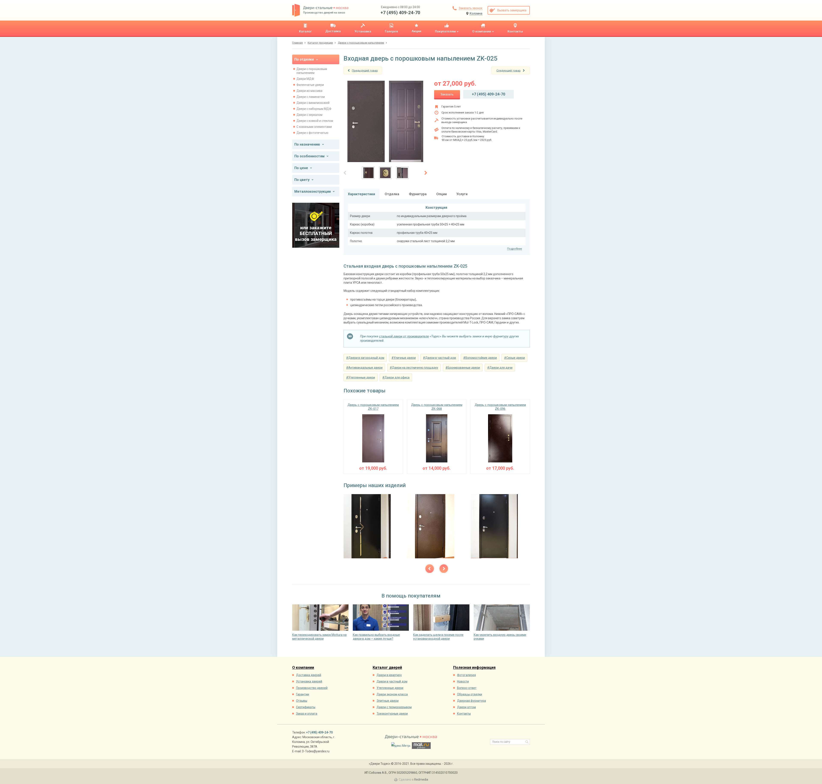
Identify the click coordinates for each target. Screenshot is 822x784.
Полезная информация (474, 667)
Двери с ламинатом (310, 96)
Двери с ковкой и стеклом (314, 120)
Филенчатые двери (310, 84)
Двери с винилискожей (312, 102)
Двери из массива (309, 90)
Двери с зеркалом (309, 114)
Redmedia (421, 779)
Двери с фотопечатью (312, 132)
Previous (429, 568)
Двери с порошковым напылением (311, 71)
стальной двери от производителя (404, 336)
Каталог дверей (387, 667)
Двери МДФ (305, 78)
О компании (303, 667)
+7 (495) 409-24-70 (400, 12)
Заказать (447, 94)
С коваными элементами (314, 126)
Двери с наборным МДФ (313, 108)
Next (443, 568)
